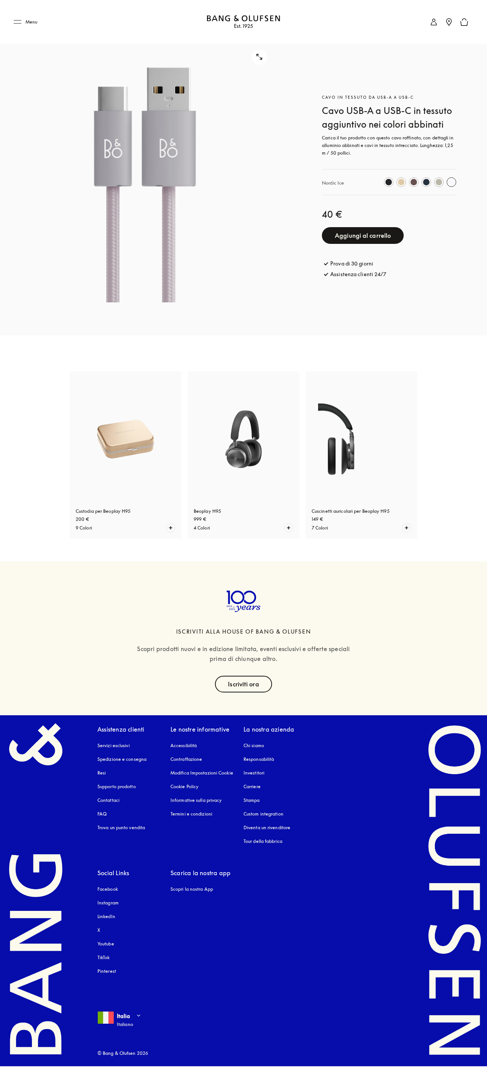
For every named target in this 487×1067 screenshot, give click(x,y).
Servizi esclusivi (113, 745)
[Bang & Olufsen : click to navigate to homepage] (243, 22)
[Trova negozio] (449, 22)
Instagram (108, 903)
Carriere (252, 786)
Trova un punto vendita (121, 827)
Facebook (107, 889)
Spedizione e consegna (121, 759)
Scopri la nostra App (191, 889)
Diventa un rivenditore (267, 827)
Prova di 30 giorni (351, 263)
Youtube (105, 944)
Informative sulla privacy (196, 800)
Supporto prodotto (116, 786)
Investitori (254, 773)
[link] (434, 22)
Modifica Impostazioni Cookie (201, 773)
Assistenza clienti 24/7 (358, 274)
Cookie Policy (184, 786)
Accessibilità (183, 745)
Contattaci (108, 800)
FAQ (102, 814)
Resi (101, 773)
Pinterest (106, 971)
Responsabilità (259, 759)
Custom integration (263, 814)
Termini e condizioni (191, 814)
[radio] (388, 182)
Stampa (252, 800)
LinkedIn (106, 916)
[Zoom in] (145, 167)
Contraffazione (186, 759)
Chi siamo (254, 745)
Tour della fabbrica (263, 841)
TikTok (103, 957)
